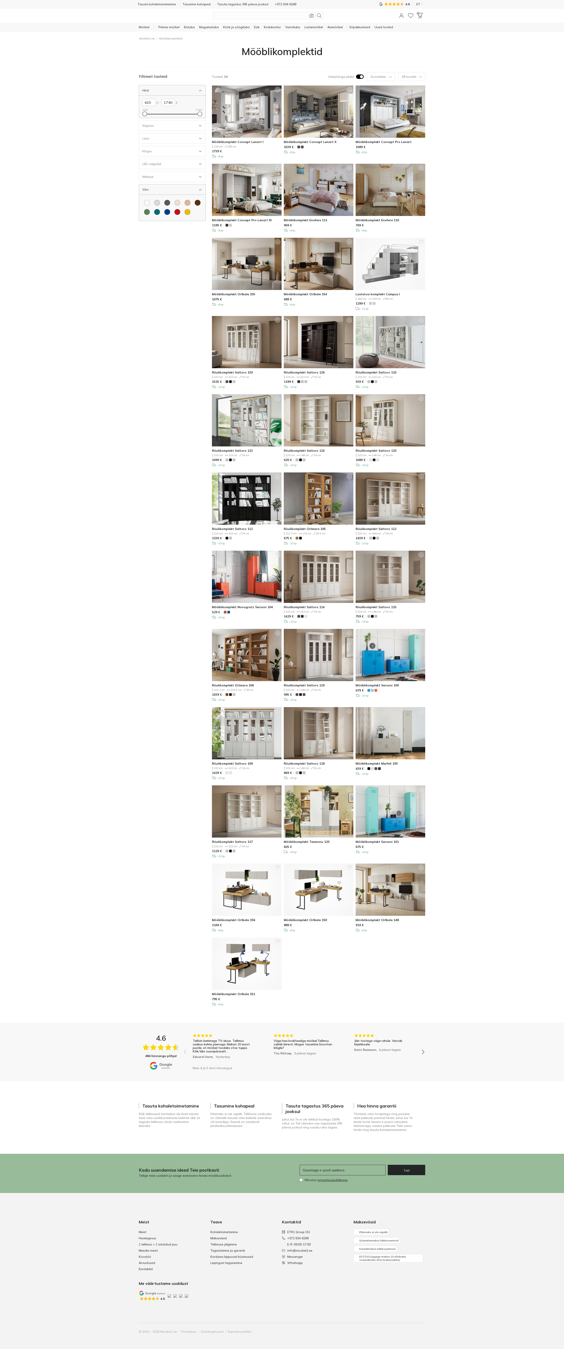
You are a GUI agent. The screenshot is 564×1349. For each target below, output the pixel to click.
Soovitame (378, 77)
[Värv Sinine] (167, 212)
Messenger (295, 1257)
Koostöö (145, 1257)
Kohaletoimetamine (224, 1232)
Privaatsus (189, 1332)
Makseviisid (218, 1238)
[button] (401, 15)
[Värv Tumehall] (167, 203)
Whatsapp (295, 1263)
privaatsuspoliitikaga (333, 1180)
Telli (406, 1170)
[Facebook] (391, 1332)
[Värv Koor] (177, 203)
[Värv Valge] (147, 203)
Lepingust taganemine (226, 1263)
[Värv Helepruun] (187, 203)
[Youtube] (406, 1332)
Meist (142, 1232)
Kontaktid (146, 1269)
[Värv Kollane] (187, 212)
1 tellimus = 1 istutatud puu (158, 1244)
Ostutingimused (212, 1332)
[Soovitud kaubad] (411, 15)
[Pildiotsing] (311, 15)
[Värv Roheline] (147, 212)
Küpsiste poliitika (240, 1332)
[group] (223, 1049)
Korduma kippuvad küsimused (231, 1257)
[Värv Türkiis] (157, 212)
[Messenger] (414, 1332)
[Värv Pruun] (198, 203)
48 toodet (409, 77)
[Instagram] (399, 1332)
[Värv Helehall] (157, 203)
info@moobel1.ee (299, 1250)
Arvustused (147, 1263)
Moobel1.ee (147, 38)
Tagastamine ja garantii (227, 1250)
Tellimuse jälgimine (223, 1244)
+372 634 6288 (298, 1238)
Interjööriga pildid (341, 77)
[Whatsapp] (421, 1332)
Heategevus (147, 1238)
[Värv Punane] (177, 212)
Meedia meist (148, 1250)
